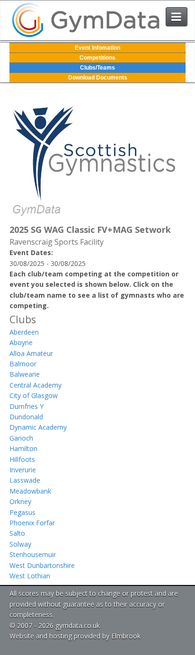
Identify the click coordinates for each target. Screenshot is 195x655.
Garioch (21, 438)
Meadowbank (30, 491)
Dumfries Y (26, 406)
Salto (17, 533)
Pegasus (22, 512)
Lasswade (24, 480)
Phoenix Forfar (32, 522)
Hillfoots (22, 459)
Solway (20, 544)
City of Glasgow (33, 395)
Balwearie (24, 374)
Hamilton (23, 448)
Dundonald (26, 416)
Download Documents (97, 77)
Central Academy (35, 385)
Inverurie (22, 469)
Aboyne (21, 342)
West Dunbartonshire (42, 565)
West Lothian (29, 575)
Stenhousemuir (32, 554)
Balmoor (22, 363)
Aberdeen (24, 332)
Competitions (97, 57)
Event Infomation (97, 47)
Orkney (20, 501)
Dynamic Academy (38, 427)
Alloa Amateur (31, 353)
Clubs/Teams (97, 67)
